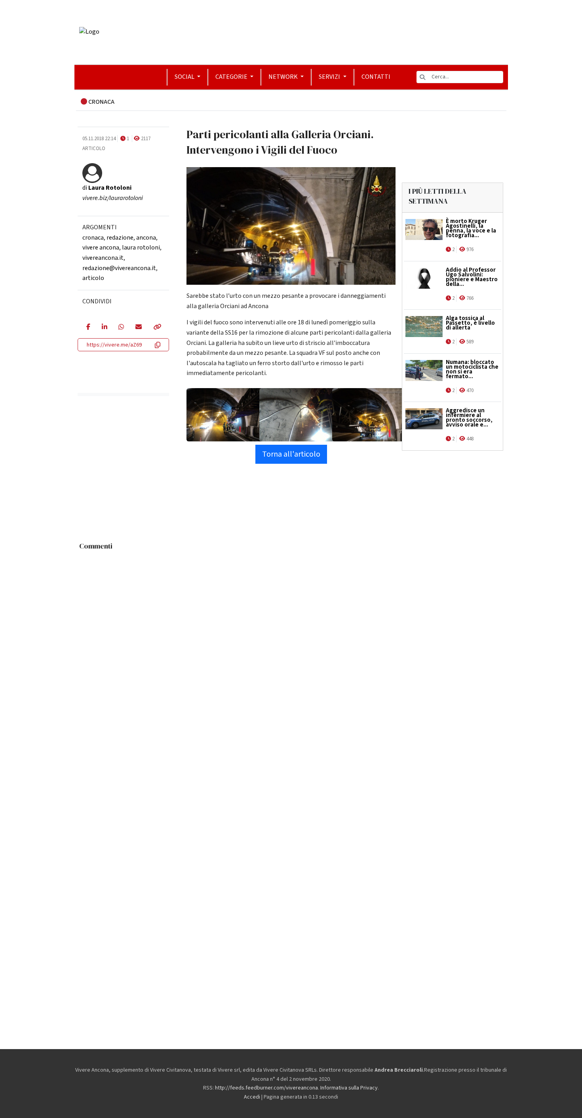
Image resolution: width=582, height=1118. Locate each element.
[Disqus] (291, 653)
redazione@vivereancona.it (119, 268)
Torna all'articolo (291, 454)
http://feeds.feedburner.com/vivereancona (266, 1088)
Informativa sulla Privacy (349, 1088)
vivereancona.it (103, 257)
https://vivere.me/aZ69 (114, 345)
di (106, 187)
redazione (120, 237)
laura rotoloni (141, 247)
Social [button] (185, 76)
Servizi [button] (330, 76)
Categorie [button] (232, 76)
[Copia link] (156, 327)
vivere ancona (100, 247)
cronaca (93, 237)
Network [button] (283, 76)
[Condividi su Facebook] (88, 327)
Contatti (375, 76)
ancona (146, 237)
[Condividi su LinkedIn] (104, 327)
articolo (93, 278)
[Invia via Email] (138, 327)
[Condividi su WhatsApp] (120, 327)
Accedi (252, 1097)
